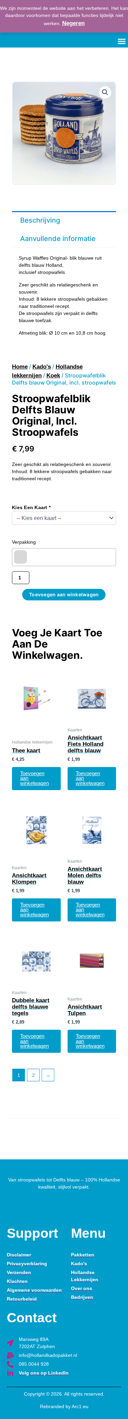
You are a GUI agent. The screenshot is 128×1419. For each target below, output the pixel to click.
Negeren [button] (73, 23)
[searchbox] (20, 557)
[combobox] (64, 557)
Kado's (41, 366)
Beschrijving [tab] (40, 220)
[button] (105, 92)
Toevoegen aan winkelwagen (64, 594)
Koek (53, 375)
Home (20, 366)
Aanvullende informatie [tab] (58, 239)
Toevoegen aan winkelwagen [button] (34, 778)
